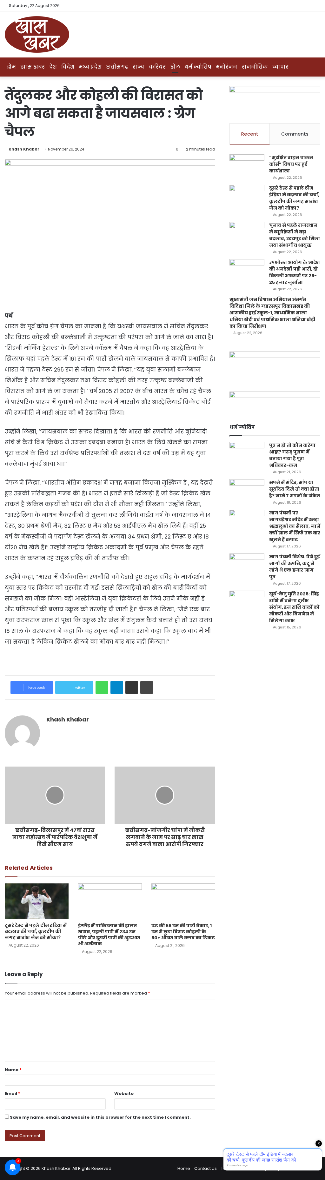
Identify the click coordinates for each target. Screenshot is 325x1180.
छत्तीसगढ (117, 66)
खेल (175, 66)
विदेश (67, 66)
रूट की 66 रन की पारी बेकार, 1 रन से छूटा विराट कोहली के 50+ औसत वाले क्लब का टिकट (183, 931)
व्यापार (280, 66)
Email (12, 1093)
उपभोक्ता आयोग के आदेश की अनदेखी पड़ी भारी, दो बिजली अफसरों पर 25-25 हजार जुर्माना (294, 272)
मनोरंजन (226, 66)
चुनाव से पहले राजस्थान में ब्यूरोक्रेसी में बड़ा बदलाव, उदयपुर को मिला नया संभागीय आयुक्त (294, 235)
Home (183, 1168)
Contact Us (205, 1168)
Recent (249, 134)
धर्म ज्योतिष (197, 66)
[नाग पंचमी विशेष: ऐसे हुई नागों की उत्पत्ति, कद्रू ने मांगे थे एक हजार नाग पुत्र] (246, 565)
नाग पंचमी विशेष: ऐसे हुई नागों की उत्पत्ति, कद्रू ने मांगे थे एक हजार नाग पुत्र (294, 566)
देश (53, 66)
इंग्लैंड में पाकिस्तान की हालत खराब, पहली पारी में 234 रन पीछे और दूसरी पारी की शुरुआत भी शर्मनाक (109, 934)
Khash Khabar (24, 149)
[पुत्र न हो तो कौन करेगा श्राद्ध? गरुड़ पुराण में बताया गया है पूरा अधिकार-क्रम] (246, 454)
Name (13, 1070)
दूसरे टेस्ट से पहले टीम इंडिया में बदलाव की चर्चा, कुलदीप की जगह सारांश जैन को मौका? (36, 931)
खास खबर (32, 66)
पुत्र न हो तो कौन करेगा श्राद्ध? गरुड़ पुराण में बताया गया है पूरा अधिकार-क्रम (292, 455)
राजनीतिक (255, 66)
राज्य (138, 66)
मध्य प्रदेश (90, 66)
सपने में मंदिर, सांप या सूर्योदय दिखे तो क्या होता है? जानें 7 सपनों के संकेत (294, 489)
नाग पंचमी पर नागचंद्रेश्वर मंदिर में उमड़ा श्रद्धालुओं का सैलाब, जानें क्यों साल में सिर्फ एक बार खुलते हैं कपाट (294, 526)
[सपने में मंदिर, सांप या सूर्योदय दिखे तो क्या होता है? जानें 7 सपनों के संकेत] (246, 491)
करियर (157, 66)
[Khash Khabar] (37, 34)
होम (11, 66)
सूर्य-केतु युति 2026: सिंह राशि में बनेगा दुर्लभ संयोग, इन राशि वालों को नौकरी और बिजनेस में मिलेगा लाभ (294, 607)
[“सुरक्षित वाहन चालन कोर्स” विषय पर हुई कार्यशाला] (246, 166)
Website (124, 1093)
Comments (294, 134)
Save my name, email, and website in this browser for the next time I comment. (100, 1117)
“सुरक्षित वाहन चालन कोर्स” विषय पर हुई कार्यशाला (291, 164)
